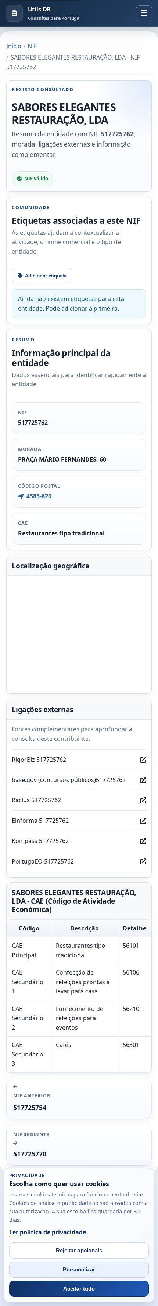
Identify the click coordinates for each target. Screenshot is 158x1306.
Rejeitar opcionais (79, 1250)
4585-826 (38, 496)
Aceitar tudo (79, 1289)
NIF (32, 46)
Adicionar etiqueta (46, 276)
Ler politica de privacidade (47, 1232)
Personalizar (79, 1270)
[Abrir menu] (144, 13)
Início (13, 46)
